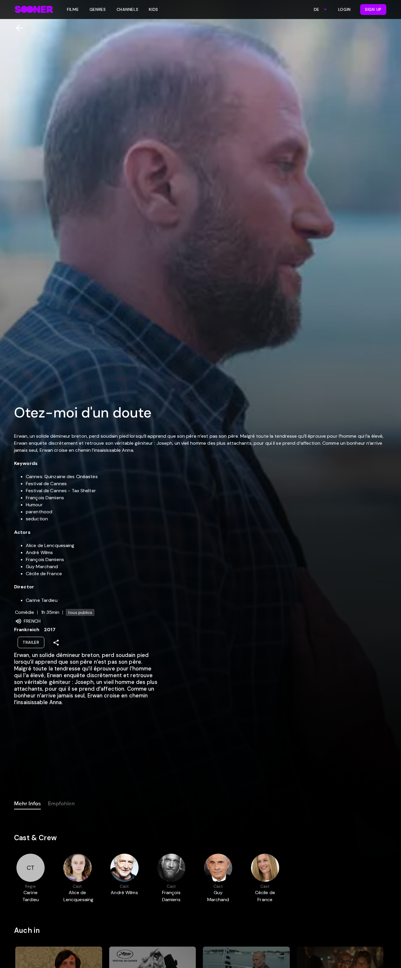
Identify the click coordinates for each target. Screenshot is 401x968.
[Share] (56, 642)
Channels (128, 9)
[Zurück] (17, 28)
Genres (98, 9)
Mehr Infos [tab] (27, 803)
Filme (73, 9)
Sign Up (373, 9)
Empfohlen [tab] (61, 803)
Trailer (31, 642)
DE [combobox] (316, 9)
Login (344, 9)
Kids (153, 9)
